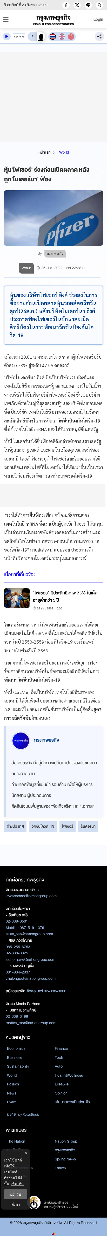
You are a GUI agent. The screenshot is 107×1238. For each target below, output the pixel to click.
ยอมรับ (15, 1194)
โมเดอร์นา (88, 826)
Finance (61, 1048)
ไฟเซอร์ (67, 826)
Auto (59, 1066)
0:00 (16, 37)
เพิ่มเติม (17, 1183)
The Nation (16, 1141)
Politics (13, 1084)
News (11, 1093)
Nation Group (66, 1141)
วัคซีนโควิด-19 (43, 826)
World (64, 152)
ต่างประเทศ (15, 826)
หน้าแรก (44, 152)
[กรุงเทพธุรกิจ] (53, 19)
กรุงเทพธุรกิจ (65, 1150)
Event (12, 1102)
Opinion (61, 1093)
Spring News (65, 1159)
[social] (66, 5)
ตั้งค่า (15, 1204)
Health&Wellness (69, 1075)
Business (14, 1057)
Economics (16, 1048)
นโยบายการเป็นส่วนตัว (72, 1102)
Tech (59, 1057)
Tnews (60, 1168)
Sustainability (18, 1066)
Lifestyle (62, 1084)
